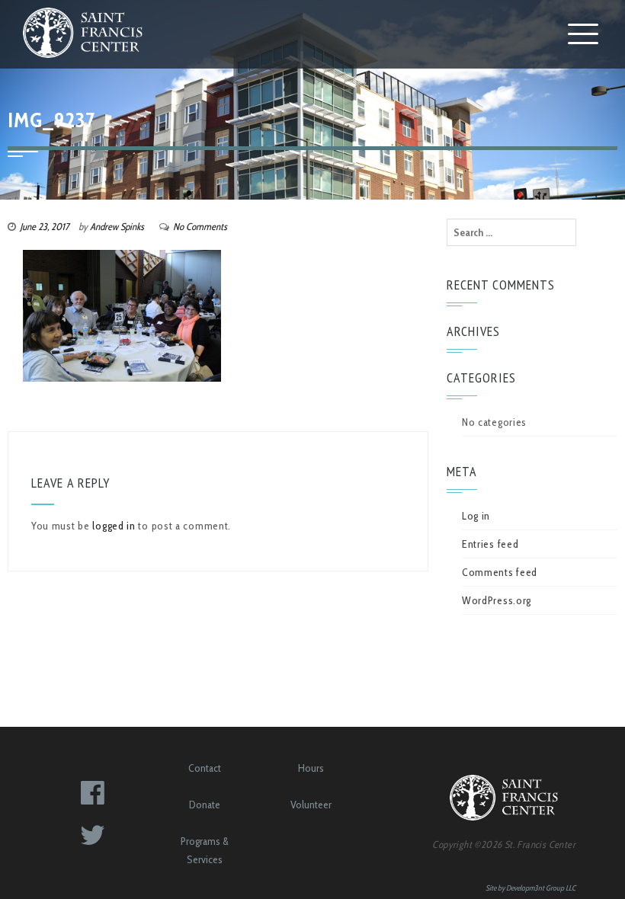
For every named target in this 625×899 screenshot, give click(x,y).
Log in (476, 516)
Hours (311, 768)
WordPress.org (496, 600)
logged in (113, 526)
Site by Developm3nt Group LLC (530, 888)
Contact (204, 768)
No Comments (200, 226)
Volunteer (311, 804)
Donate (204, 804)
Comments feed (499, 572)
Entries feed (490, 544)
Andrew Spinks (117, 226)
